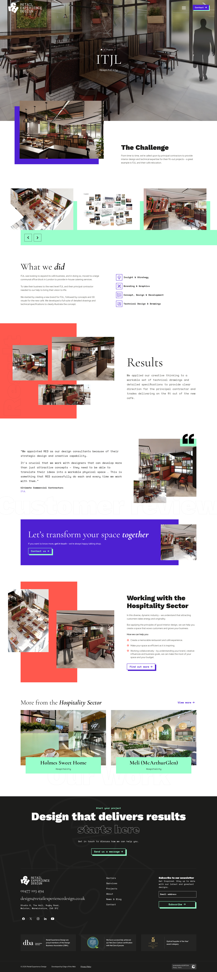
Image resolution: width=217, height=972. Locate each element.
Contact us (38, 551)
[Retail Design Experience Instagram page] (38, 919)
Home (101, 49)
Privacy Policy (86, 966)
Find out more (139, 666)
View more (184, 702)
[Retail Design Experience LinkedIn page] (45, 919)
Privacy (175, 967)
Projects (109, 49)
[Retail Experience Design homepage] (25, 8)
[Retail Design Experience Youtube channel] (53, 919)
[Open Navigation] (183, 7)
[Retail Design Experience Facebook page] (23, 919)
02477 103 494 (32, 890)
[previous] (28, 237)
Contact (199, 7)
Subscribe (176, 904)
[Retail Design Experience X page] (31, 919)
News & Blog (113, 899)
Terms (179, 967)
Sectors (111, 878)
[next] (37, 237)
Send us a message (107, 851)
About (109, 894)
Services (111, 883)
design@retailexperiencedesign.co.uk (53, 898)
